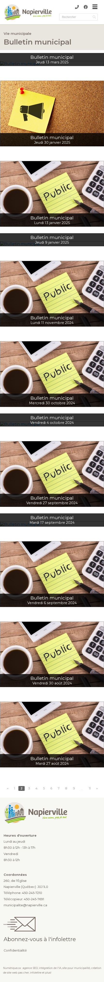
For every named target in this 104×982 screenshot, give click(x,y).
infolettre (35, 972)
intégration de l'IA (50, 968)
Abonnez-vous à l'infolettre (40, 939)
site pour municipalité (76, 968)
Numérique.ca (12, 968)
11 (90, 788)
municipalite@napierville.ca (25, 905)
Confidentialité (15, 950)
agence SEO (30, 968)
